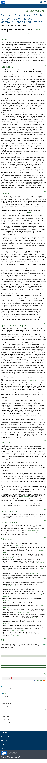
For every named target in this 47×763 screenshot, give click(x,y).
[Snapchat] (16, 757)
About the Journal (6, 709)
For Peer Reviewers (7, 716)
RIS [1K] (21, 678)
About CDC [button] (4, 736)
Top (45, 65)
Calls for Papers (6, 696)
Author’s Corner (6, 713)
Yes (3, 689)
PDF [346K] (15, 678)
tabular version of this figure (26, 496)
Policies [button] (3, 740)
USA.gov (8, 760)
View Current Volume (7, 700)
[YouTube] (12, 757)
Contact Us (5, 726)
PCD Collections (6, 719)
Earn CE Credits (6, 722)
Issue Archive (5, 706)
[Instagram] (7, 757)
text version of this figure (34, 380)
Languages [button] (4, 744)
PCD (4, 693)
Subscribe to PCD (6, 703)
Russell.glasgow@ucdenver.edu (32, 530)
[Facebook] (2, 757)
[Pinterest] (14, 757)
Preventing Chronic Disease (8, 6)
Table (29, 212)
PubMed (23, 545)
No (11, 689)
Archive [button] (3, 748)
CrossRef (16, 545)
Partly (7, 689)
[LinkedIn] (9, 757)
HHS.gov (3, 760)
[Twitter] (4, 757)
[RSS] (19, 757)
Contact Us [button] (4, 732)
